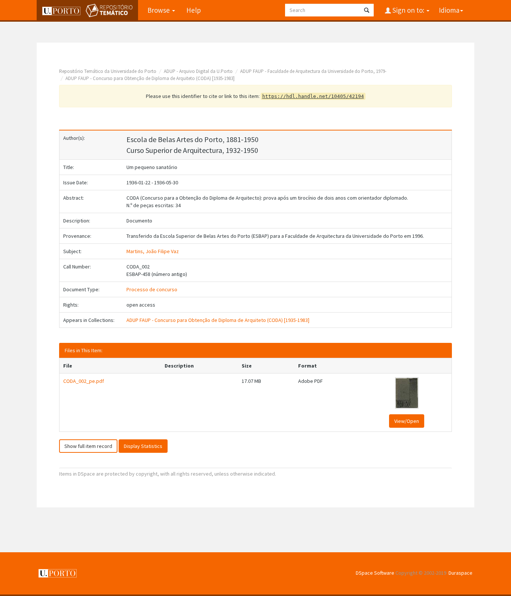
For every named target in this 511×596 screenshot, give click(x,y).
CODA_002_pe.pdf (83, 381)
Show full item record (88, 446)
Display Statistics (143, 446)
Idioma (449, 10)
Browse (159, 10)
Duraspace (460, 572)
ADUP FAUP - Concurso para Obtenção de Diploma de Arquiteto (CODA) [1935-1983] (150, 78)
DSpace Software (375, 572)
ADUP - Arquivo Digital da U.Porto (198, 71)
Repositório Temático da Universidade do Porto (107, 71)
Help (193, 10)
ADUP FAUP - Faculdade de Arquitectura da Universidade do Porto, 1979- (313, 71)
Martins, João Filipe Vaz (152, 251)
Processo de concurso (151, 289)
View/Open (406, 421)
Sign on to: (408, 10)
